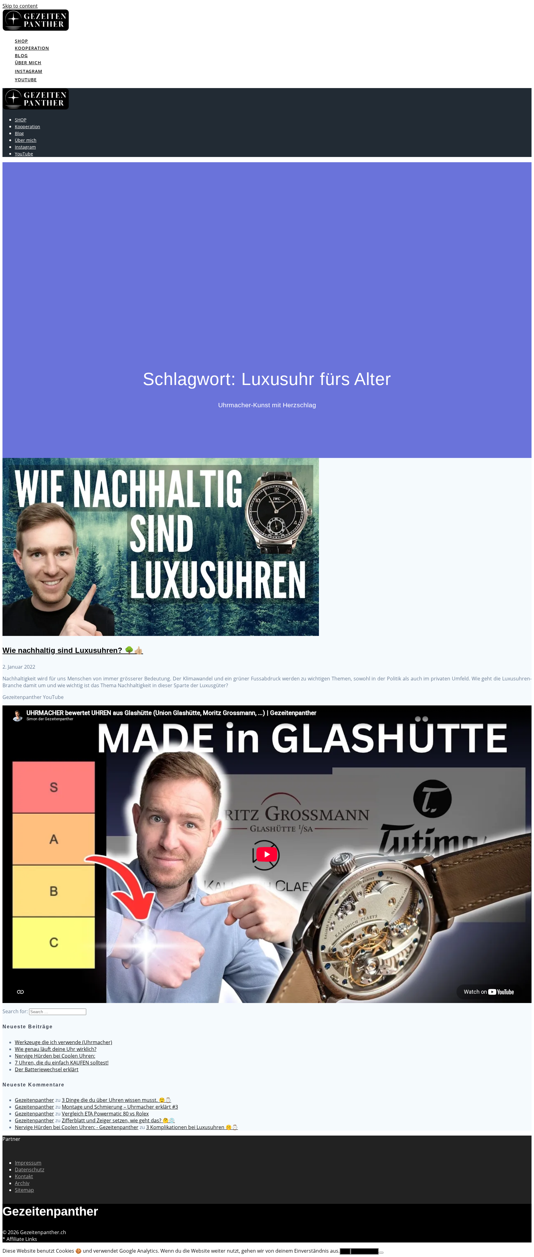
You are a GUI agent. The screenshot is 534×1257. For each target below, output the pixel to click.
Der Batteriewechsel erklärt (46, 1069)
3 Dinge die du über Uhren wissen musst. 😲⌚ (116, 1100)
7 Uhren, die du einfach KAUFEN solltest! (61, 1062)
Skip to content (20, 5)
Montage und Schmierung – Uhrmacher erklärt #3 (120, 1106)
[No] (381, 1253)
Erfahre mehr (364, 1251)
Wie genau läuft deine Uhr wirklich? (55, 1049)
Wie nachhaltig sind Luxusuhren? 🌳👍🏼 (72, 650)
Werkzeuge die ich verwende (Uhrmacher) (63, 1042)
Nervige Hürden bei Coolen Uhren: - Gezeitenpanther (76, 1127)
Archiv (22, 1183)
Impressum (28, 1162)
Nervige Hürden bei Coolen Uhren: (55, 1055)
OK (345, 1251)
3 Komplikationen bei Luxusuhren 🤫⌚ (192, 1127)
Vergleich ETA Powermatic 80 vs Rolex (105, 1113)
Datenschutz (29, 1169)
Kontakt (24, 1176)
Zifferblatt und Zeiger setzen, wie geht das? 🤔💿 (118, 1120)
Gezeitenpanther (34, 1100)
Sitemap (24, 1190)
